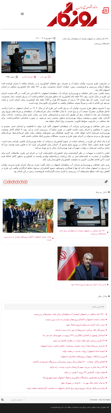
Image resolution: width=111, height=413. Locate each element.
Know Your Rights (104, 400)
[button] (26, 182)
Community (93, 400)
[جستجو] (2, 399)
